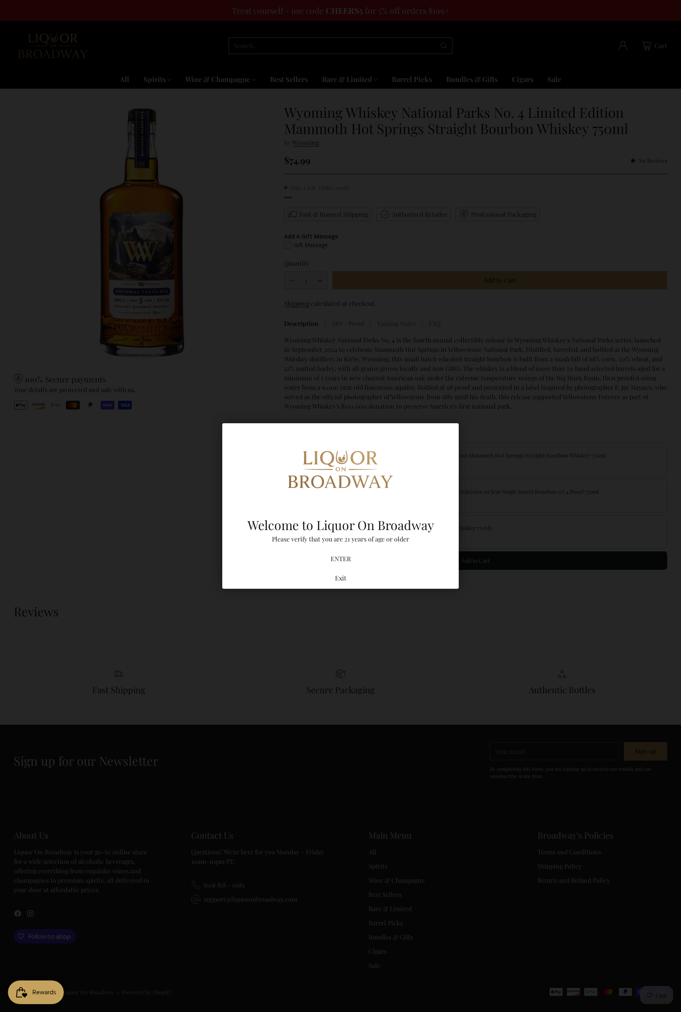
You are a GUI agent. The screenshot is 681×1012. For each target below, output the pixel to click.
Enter (341, 558)
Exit (340, 578)
